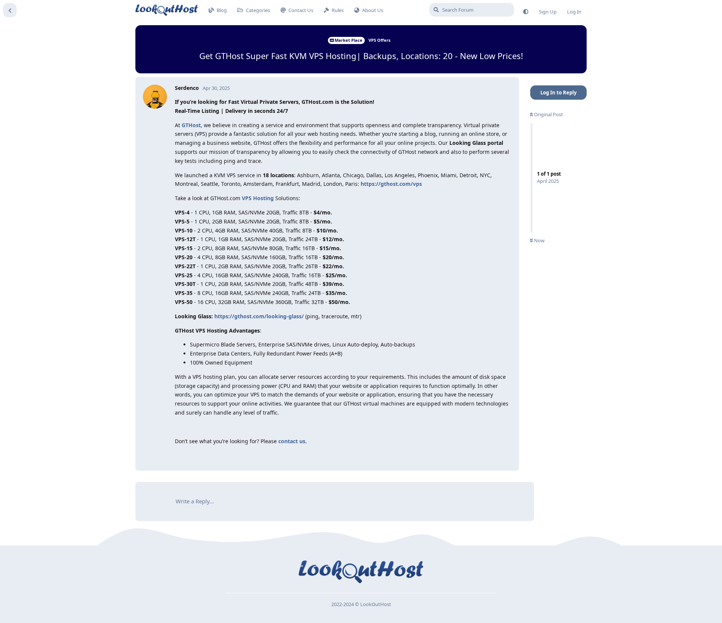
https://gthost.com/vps (391, 183)
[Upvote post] (468, 456)
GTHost (191, 125)
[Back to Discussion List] (10, 10)
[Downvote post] (484, 456)
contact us (291, 441)
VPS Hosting (258, 198)
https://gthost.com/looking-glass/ (259, 316)
